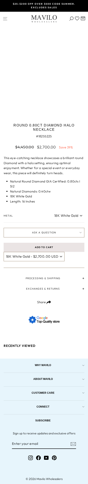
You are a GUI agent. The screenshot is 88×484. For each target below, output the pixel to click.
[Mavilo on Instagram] (30, 457)
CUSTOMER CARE (43, 392)
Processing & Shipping (43, 278)
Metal (8, 215)
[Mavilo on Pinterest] (54, 457)
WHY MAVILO (43, 365)
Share (41, 302)
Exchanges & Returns (43, 288)
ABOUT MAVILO (43, 379)
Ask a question (44, 232)
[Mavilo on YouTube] (46, 457)
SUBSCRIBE (43, 420)
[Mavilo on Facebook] (38, 457)
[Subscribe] (73, 444)
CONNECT (43, 406)
